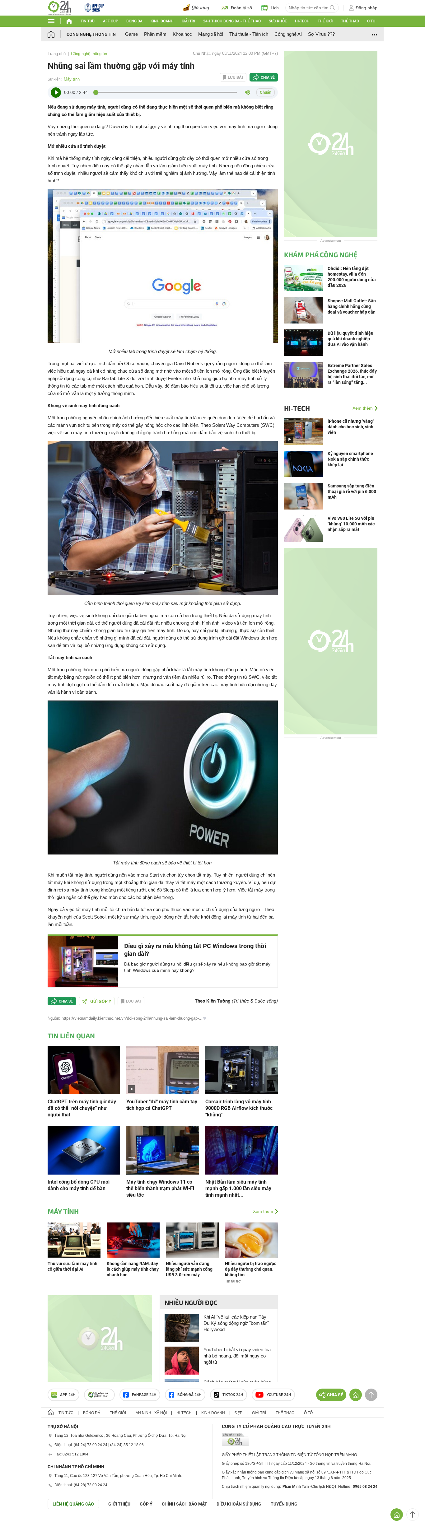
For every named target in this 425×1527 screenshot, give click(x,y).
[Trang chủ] (57, 34)
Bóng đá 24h (189, 1395)
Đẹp (238, 1413)
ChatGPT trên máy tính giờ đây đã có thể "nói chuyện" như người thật (82, 1108)
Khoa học (182, 34)
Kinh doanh (162, 21)
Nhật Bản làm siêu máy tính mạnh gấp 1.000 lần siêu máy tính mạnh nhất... (238, 1188)
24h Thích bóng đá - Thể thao (232, 21)
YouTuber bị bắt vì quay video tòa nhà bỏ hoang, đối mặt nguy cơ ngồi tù (237, 1356)
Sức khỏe (278, 21)
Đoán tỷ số (241, 7)
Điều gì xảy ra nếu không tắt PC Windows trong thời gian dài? (195, 949)
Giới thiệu (119, 1503)
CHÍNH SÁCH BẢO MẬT (184, 1503)
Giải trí (188, 21)
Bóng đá (134, 21)
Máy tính (72, 79)
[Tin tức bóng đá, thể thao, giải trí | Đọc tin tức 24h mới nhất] (60, 7)
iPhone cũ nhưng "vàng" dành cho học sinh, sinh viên (351, 427)
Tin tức (88, 21)
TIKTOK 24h (232, 1395)
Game (131, 34)
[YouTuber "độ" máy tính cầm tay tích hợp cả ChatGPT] (162, 1069)
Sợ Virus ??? (321, 34)
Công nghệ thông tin (91, 34)
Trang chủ (57, 53)
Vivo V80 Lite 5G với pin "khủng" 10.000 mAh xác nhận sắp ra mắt (351, 524)
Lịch (275, 7)
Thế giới (325, 21)
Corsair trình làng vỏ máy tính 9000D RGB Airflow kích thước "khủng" (239, 1108)
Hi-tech (302, 21)
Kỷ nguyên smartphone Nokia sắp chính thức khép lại (350, 459)
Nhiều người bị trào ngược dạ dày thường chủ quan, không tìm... (250, 1269)
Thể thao (350, 21)
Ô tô (371, 21)
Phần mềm (155, 34)
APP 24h (68, 1395)
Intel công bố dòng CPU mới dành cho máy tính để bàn (79, 1185)
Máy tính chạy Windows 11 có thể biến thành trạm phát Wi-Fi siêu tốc (160, 1188)
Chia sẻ (268, 77)
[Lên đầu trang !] (412, 1514)
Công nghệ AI (288, 34)
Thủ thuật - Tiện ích (248, 34)
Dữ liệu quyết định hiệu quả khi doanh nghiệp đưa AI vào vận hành (350, 339)
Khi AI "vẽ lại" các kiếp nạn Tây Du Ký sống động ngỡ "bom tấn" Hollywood (236, 1323)
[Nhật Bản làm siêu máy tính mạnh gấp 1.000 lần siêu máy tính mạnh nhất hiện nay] (241, 1149)
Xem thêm (263, 1211)
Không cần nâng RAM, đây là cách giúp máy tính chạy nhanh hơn (133, 1269)
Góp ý (146, 1503)
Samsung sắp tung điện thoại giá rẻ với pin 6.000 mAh (352, 491)
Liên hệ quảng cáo (73, 1503)
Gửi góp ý (100, 1001)
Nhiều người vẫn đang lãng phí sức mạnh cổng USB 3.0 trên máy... (189, 1269)
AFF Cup (110, 21)
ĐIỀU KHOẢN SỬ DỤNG (239, 1503)
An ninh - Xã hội (151, 1413)
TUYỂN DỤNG (284, 1503)
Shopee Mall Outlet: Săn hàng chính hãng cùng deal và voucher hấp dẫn (352, 306)
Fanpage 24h (144, 1395)
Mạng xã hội (210, 34)
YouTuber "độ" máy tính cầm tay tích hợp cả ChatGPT (161, 1105)
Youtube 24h (279, 1395)
